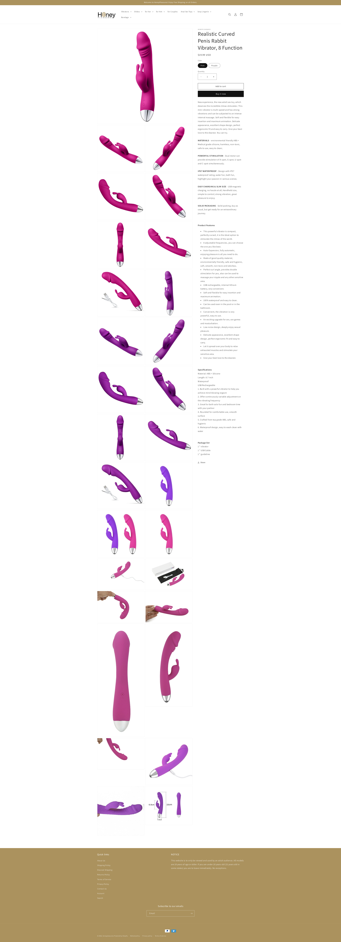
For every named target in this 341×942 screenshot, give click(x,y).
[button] (126, 11)
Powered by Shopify (121, 936)
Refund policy (135, 936)
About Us (101, 860)
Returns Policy (103, 874)
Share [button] (202, 462)
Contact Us (102, 889)
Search (100, 898)
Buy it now (221, 94)
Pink (203, 65)
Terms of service (160, 936)
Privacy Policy (103, 884)
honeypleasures (108, 936)
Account (100, 893)
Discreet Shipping (104, 870)
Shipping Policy (103, 865)
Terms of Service (104, 879)
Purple (214, 65)
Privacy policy (147, 936)
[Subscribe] (191, 913)
